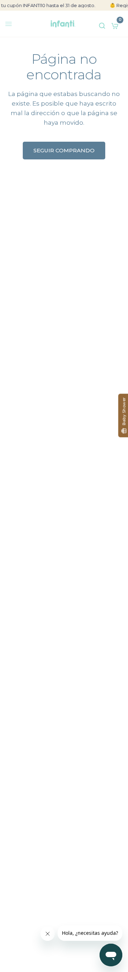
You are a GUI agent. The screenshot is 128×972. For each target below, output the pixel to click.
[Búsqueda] (102, 24)
